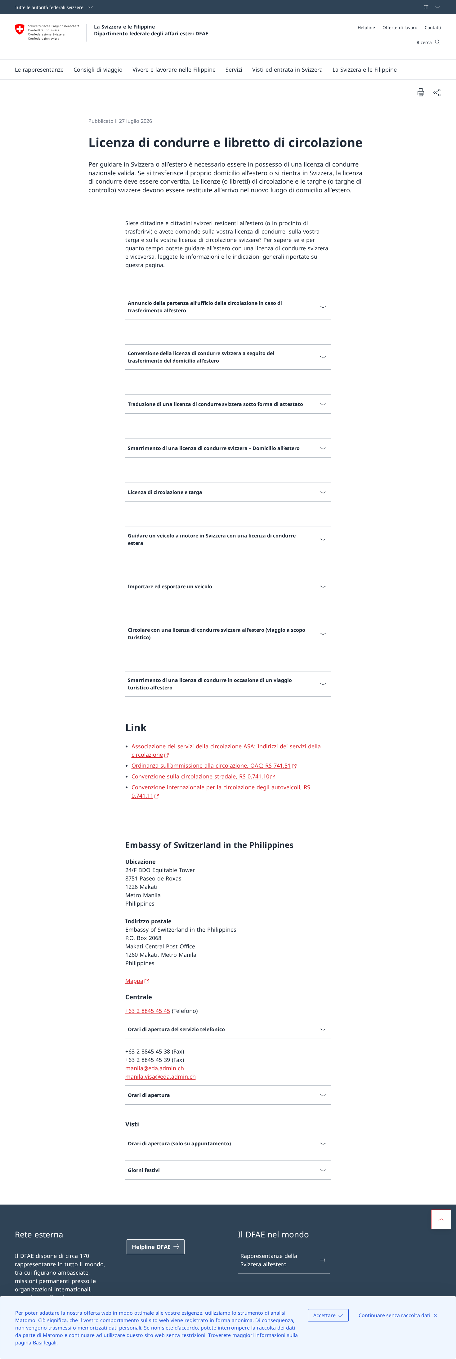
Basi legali (44, 1342)
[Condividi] (437, 92)
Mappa (134, 980)
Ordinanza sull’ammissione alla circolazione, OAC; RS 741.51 (211, 765)
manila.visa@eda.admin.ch (160, 1076)
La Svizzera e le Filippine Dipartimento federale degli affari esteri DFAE (151, 30)
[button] (39, 69)
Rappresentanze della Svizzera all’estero (268, 1260)
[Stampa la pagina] (421, 92)
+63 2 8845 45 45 (147, 1010)
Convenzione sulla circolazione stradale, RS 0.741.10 (200, 776)
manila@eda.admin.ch (154, 1068)
